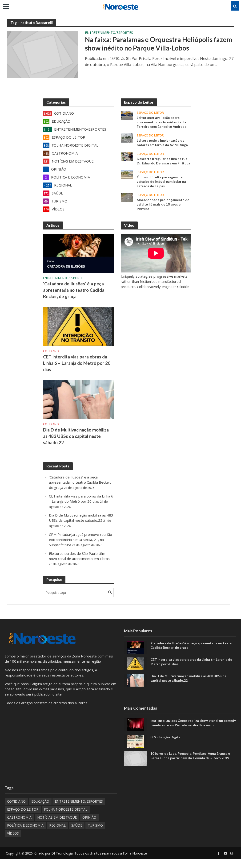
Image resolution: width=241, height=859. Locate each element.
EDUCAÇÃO (40, 801)
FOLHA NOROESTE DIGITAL (65, 809)
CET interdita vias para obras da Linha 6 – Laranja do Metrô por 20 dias (76, 363)
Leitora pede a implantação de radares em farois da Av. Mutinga (162, 142)
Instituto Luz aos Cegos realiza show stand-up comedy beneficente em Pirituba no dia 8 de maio (193, 723)
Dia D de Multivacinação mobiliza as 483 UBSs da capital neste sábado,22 (76, 436)
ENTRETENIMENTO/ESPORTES (109, 33)
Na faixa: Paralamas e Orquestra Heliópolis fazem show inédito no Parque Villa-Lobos (158, 43)
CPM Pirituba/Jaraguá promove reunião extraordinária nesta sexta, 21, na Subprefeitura (80, 539)
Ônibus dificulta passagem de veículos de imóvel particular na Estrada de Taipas (161, 181)
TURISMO (95, 825)
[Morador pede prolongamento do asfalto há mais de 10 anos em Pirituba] (127, 197)
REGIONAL (57, 825)
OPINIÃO (89, 817)
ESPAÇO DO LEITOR (150, 113)
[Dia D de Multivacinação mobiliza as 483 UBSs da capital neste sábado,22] (78, 399)
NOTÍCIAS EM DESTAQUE (57, 817)
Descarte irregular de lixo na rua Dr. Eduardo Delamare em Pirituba (163, 161)
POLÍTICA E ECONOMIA (25, 825)
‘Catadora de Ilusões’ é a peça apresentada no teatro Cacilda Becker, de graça (73, 290)
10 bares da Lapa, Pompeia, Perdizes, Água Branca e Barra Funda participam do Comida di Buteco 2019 (190, 755)
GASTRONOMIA (19, 817)
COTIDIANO (51, 351)
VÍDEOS (13, 833)
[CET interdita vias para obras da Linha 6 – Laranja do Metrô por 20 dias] (78, 326)
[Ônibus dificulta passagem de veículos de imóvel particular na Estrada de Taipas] (127, 174)
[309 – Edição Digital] (135, 740)
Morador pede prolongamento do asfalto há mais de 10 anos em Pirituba (163, 204)
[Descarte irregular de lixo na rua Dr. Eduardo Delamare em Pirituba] (127, 156)
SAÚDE (76, 825)
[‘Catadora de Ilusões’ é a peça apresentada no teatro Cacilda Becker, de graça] (78, 253)
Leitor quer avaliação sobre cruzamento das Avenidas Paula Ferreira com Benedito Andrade (161, 122)
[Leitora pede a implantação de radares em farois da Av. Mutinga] (127, 137)
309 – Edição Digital (165, 737)
